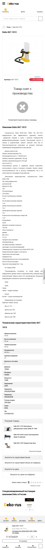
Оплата (14, 521)
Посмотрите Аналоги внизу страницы (22, 120)
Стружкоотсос (9, 413)
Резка (8, 27)
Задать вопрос (44, 275)
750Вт (6, 380)
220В (6, 385)
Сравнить (5, 547)
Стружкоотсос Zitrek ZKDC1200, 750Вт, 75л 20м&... (24, 532)
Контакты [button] (5, 12)
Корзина (40, 12)
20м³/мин (7, 402)
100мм (6, 369)
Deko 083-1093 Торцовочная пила (25, 443)
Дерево (6, 374)
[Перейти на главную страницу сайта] (17, 3)
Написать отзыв (35, 485)
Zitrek (6, 408)
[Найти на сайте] (40, 18)
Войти (23, 12)
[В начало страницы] (41, 546)
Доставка (22, 521)
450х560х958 (8, 397)
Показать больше (35, 451)
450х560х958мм (9, 391)
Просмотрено (31, 547)
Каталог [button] (6, 521)
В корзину (23, 541)
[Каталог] (3, 3)
